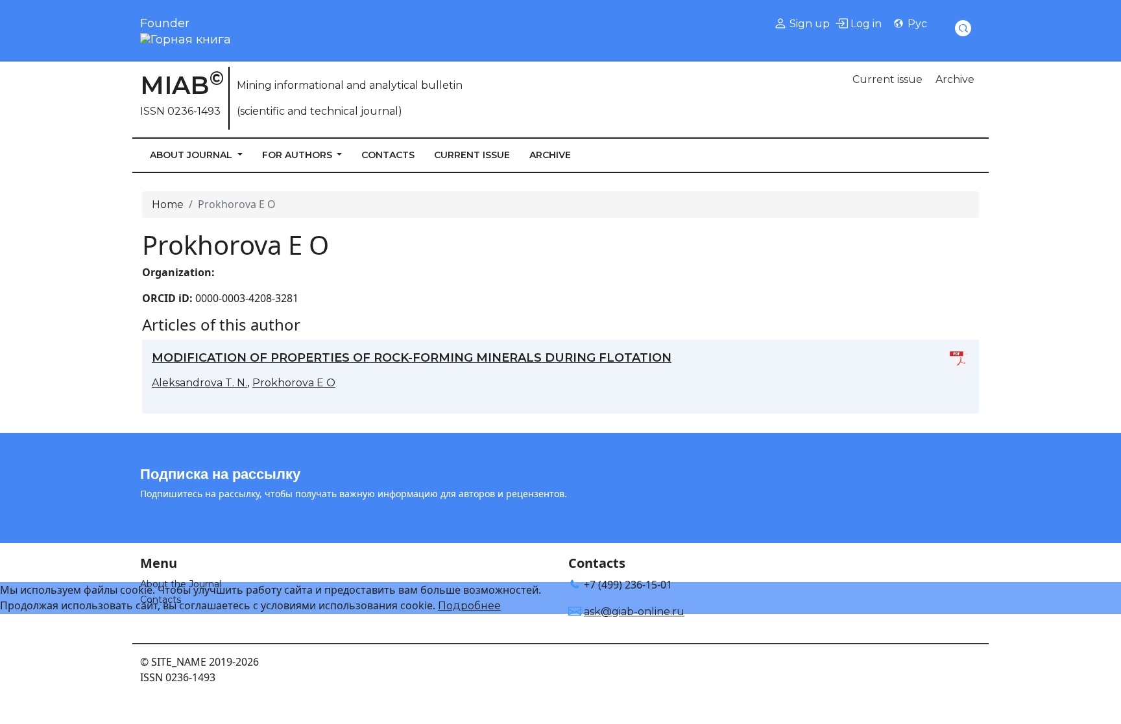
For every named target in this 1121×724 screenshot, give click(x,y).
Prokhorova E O (293, 383)
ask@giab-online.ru (634, 611)
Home (168, 204)
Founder (164, 23)
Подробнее (469, 606)
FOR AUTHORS (298, 155)
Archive (954, 79)
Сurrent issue (887, 79)
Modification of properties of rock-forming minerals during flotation (411, 358)
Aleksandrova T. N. (199, 383)
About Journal (192, 155)
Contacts (388, 155)
